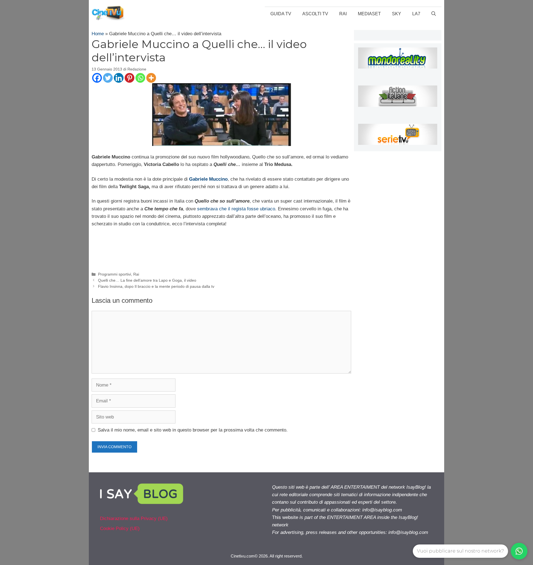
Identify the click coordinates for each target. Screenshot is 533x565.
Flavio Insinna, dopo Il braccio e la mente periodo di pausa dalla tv (156, 286)
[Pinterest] (129, 78)
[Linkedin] (119, 78)
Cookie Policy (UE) (120, 528)
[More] (151, 78)
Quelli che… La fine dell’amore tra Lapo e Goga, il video (147, 280)
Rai (343, 13)
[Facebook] (97, 78)
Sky (396, 13)
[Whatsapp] (140, 78)
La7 (416, 13)
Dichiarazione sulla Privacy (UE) (134, 518)
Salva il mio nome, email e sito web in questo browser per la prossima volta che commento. (193, 430)
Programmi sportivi (114, 274)
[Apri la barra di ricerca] (433, 14)
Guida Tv (280, 13)
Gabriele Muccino (208, 179)
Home (98, 33)
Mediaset (369, 13)
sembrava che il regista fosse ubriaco (236, 208)
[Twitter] (108, 78)
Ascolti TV (315, 13)
